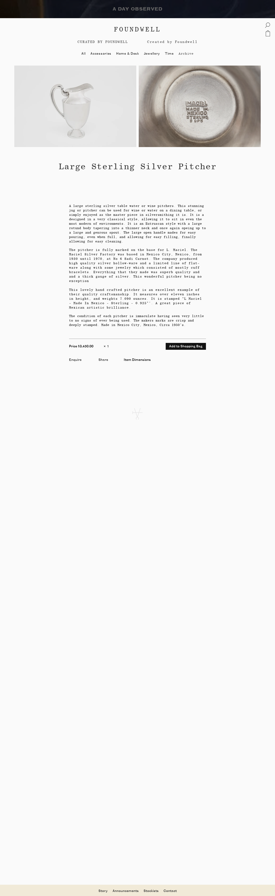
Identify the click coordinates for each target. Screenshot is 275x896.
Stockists (151, 891)
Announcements (126, 891)
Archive (186, 53)
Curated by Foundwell (103, 42)
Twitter (104, 364)
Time (169, 53)
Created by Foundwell (172, 42)
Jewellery (152, 53)
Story (103, 891)
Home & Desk (127, 53)
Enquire (75, 360)
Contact (170, 891)
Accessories (100, 53)
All (83, 53)
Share (103, 360)
